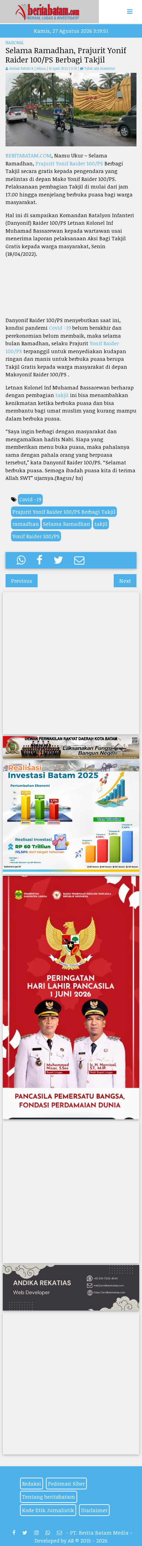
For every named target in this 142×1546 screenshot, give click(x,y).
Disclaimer (94, 1510)
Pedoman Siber (66, 1483)
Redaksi (31, 1483)
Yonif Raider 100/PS (79, 163)
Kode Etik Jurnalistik (48, 1510)
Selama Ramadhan (66, 523)
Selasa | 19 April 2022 (53, 68)
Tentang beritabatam (48, 1496)
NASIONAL (15, 42)
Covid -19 (60, 327)
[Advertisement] (71, 287)
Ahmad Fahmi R (21, 68)
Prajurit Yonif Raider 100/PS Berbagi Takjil (63, 511)
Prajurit (46, 163)
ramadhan (25, 523)
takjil (62, 395)
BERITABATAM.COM (28, 155)
